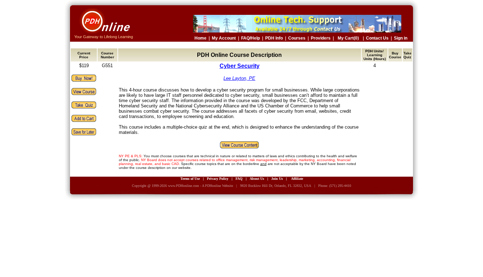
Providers (321, 38)
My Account (224, 38)
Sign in (400, 38)
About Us (257, 179)
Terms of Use (190, 179)
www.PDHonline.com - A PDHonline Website (200, 186)
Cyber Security (240, 66)
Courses (296, 38)
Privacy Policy (217, 179)
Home (200, 38)
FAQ (239, 179)
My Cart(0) (348, 38)
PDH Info (274, 38)
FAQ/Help (250, 38)
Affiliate (297, 179)
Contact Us (377, 38)
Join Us (277, 179)
